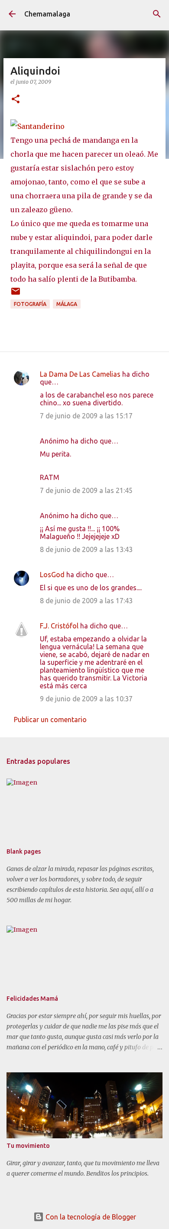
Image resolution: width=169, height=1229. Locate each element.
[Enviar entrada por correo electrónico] (15, 294)
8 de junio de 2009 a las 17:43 (86, 601)
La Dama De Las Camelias (80, 374)
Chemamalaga (47, 14)
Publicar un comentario (50, 719)
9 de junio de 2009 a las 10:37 (86, 699)
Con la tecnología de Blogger (90, 1217)
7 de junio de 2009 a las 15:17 (86, 416)
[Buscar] (157, 13)
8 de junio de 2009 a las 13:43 (86, 549)
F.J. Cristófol (59, 626)
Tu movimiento (28, 1145)
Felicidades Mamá (32, 998)
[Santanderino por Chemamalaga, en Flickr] (37, 126)
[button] (15, 99)
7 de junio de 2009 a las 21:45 (86, 490)
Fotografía (30, 304)
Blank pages (23, 851)
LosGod (52, 574)
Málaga (66, 304)
